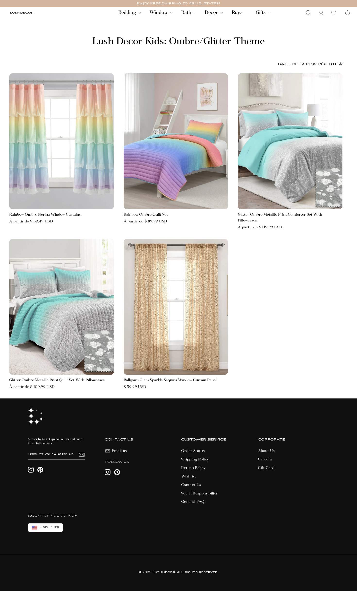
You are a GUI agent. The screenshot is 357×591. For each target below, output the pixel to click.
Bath (187, 12)
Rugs (238, 12)
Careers (265, 459)
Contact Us (191, 485)
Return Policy (193, 468)
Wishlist (188, 476)
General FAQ (193, 502)
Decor (212, 12)
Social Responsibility (199, 493)
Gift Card (266, 468)
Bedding (127, 12)
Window (159, 12)
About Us (266, 451)
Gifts (261, 12)
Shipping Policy (195, 459)
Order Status (193, 451)
